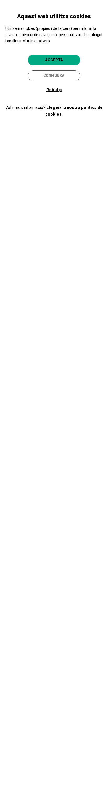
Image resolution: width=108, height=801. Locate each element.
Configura (53, 75)
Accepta (54, 60)
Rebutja (54, 89)
